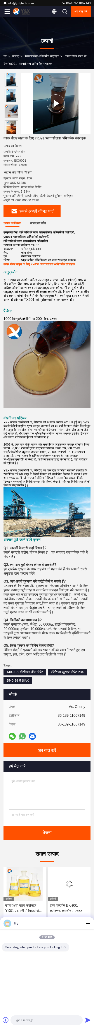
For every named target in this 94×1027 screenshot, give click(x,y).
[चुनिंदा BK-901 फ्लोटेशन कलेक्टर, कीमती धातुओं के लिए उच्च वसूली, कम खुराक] (69, 884)
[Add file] (6, 1020)
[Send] (87, 1020)
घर (5, 56)
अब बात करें (80, 11)
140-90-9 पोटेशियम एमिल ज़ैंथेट (25, 672)
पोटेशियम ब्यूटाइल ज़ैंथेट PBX (67, 672)
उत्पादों (15, 56)
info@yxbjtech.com (21, 3)
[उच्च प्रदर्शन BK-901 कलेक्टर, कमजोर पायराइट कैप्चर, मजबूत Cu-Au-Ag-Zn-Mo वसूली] (24, 884)
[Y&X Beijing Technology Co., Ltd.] (21, 11)
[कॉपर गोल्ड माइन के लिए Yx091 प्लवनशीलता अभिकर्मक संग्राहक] (56, 103)
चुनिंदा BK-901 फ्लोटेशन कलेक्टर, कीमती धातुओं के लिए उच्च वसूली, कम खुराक (69, 908)
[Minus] (88, 923)
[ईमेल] (32, 736)
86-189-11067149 (78, 3)
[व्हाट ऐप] (22, 736)
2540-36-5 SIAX (18, 680)
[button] (12, 132)
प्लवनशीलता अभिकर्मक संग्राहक (42, 56)
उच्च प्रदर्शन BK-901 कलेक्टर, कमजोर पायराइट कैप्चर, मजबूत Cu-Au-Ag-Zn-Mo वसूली (22, 908)
